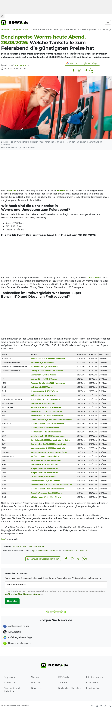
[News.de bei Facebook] (101, 705)
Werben (35, 677)
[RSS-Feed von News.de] (110, 705)
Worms (41, 546)
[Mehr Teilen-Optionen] (91, 70)
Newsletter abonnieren (20, 643)
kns (3, 539)
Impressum (10, 677)
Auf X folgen (14, 631)
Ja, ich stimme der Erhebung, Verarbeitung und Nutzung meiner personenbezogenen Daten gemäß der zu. (55, 592)
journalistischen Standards (45, 550)
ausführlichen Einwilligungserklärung (22, 594)
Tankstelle (32, 546)
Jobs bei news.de (94, 677)
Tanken (23, 546)
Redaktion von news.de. (77, 550)
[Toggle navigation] (108, 22)
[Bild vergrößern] (110, 78)
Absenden (12, 601)
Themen (62, 682)
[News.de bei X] (105, 705)
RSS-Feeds (63, 677)
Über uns (36, 682)
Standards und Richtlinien (12, 690)
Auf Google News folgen (20, 637)
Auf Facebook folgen (19, 625)
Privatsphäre (92, 688)
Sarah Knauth (20, 65)
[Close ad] (2, 16)
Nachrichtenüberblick (69, 688)
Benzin (16, 546)
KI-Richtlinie (92, 682)
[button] (82, 63)
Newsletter (37, 688)
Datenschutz (10, 682)
